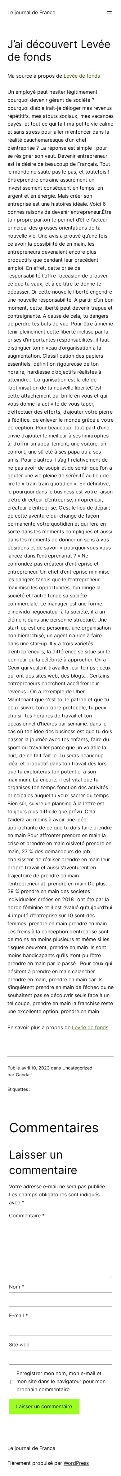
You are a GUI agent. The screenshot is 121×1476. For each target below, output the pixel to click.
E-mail (18, 1315)
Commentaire (27, 1215)
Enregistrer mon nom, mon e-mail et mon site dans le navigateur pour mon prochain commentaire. (60, 1381)
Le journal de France (31, 12)
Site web (19, 1344)
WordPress (76, 1463)
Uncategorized (77, 1067)
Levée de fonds (82, 76)
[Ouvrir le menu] (110, 12)
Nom (16, 1287)
